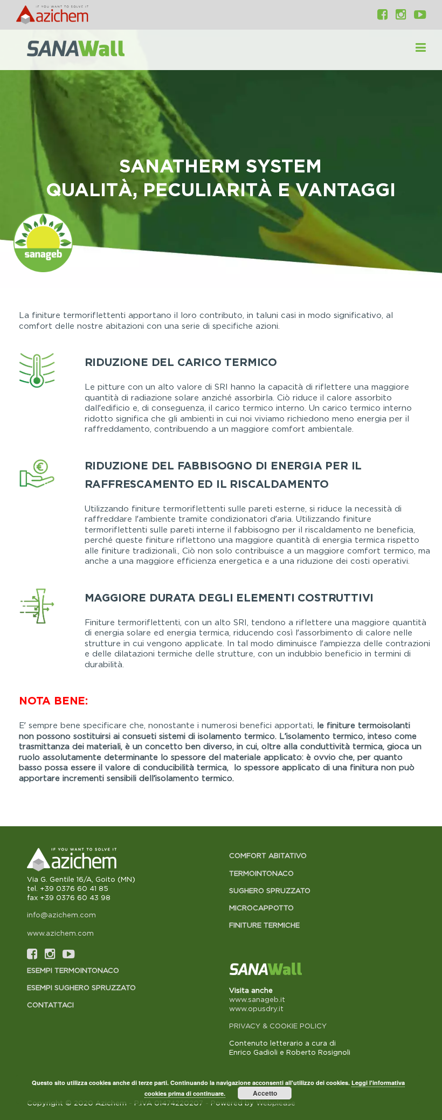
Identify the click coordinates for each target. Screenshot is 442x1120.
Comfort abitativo (268, 855)
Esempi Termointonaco (73, 970)
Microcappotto (261, 907)
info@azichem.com (61, 914)
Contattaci (50, 1004)
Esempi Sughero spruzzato (81, 987)
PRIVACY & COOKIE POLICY (278, 1025)
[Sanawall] (91, 50)
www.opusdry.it (256, 1008)
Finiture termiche (264, 925)
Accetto (265, 1093)
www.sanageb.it (257, 999)
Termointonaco (261, 873)
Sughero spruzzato (269, 890)
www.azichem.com (60, 933)
